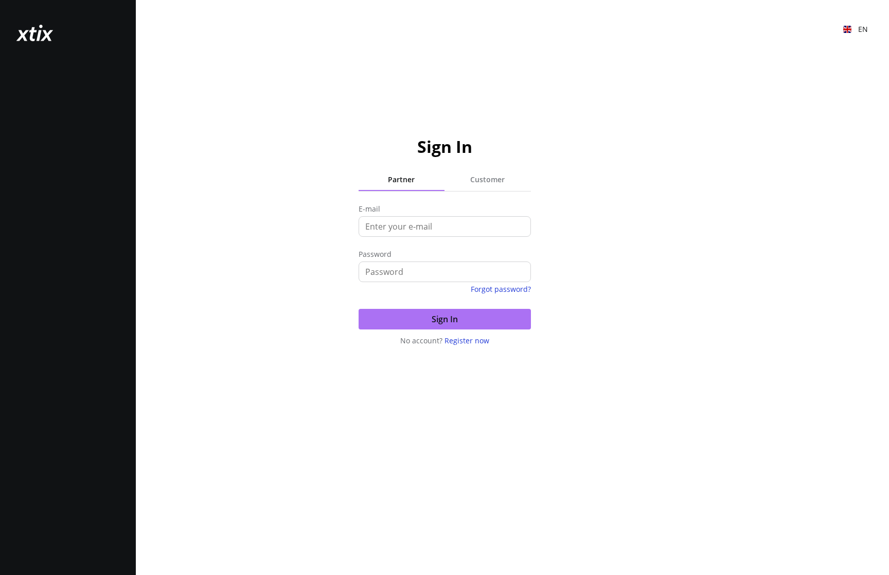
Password (375, 254)
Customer (487, 179)
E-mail (369, 209)
